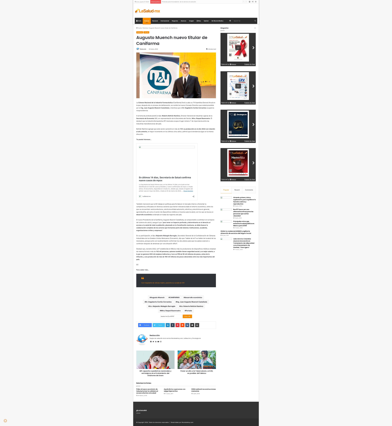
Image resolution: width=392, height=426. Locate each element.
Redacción (143, 49)
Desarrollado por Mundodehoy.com (182, 422)
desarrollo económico (193, 297)
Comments (249, 190)
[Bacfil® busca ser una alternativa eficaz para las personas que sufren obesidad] (226, 212)
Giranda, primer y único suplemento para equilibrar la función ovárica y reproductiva (244, 200)
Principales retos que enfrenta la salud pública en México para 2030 (243, 223)
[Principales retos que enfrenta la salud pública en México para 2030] (226, 224)
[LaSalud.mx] (148, 11)
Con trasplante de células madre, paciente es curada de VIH (162, 283)
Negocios (175, 21)
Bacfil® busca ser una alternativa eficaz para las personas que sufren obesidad (243, 212)
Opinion (206, 21)
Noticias (146, 21)
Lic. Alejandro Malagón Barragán (162, 306)
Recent (237, 190)
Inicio (139, 21)
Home (140, 28)
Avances (183, 21)
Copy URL (187, 316)
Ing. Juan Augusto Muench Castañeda (192, 302)
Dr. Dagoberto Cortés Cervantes (159, 302)
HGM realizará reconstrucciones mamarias (203, 390)
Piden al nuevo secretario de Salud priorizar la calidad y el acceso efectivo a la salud (147, 391)
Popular (226, 190)
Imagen (191, 21)
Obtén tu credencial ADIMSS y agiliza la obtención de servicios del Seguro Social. (235, 232)
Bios (199, 21)
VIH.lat (146, 32)
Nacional (155, 21)
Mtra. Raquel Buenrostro (171, 311)
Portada (189, 311)
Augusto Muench (157, 297)
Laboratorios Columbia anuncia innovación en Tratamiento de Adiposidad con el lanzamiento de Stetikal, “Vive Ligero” (243, 243)
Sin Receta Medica (217, 21)
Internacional (165, 21)
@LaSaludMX (141, 410)
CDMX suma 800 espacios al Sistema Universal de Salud (180, 2)
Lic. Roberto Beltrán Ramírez (191, 306)
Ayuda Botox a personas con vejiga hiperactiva (174, 390)
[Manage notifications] (5, 420)
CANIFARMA (175, 297)
